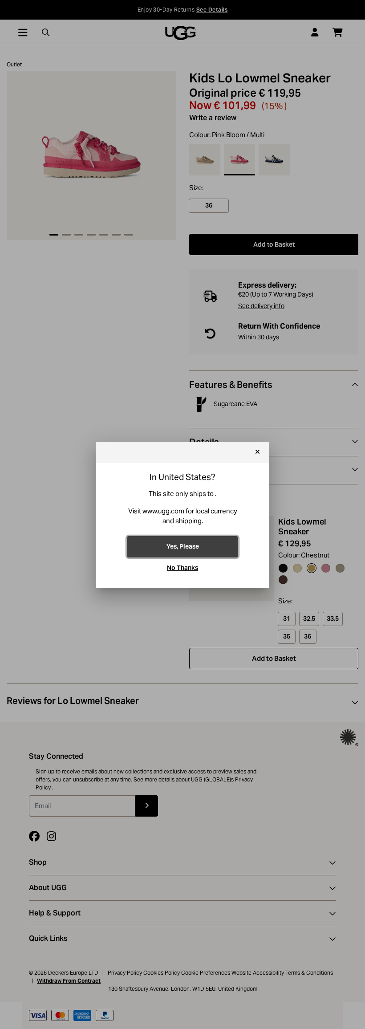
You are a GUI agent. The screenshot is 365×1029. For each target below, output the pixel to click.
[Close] (257, 452)
